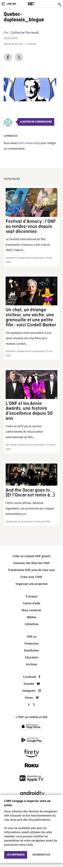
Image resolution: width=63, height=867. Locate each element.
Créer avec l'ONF (31, 577)
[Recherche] (60, 4)
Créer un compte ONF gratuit (31, 556)
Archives (31, 664)
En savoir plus (41, 854)
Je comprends (16, 854)
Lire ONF (11, 4)
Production (31, 643)
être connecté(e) (29, 143)
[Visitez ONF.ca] (37, 3)
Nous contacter (31, 610)
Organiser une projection (32, 584)
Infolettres (31, 624)
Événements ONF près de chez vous (31, 570)
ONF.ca (31, 636)
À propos (31, 596)
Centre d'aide (31, 603)
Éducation (31, 657)
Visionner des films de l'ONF (31, 563)
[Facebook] (8, 57)
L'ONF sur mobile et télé (31, 717)
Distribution (31, 650)
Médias (31, 617)
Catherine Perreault (25, 32)
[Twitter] (19, 57)
